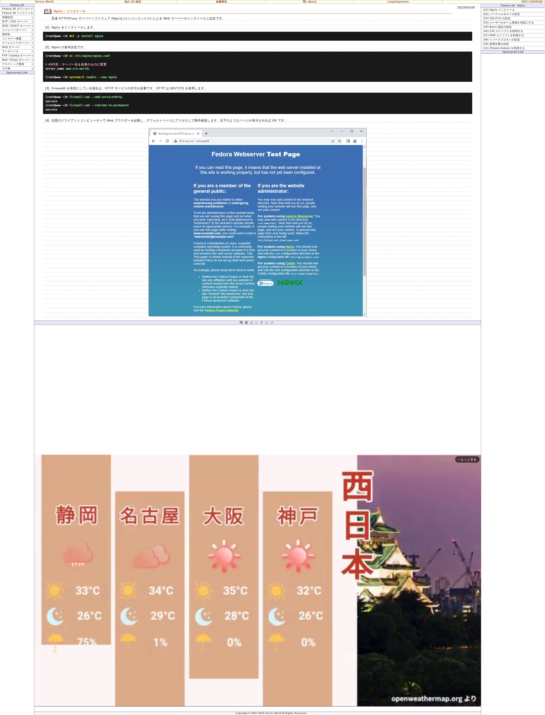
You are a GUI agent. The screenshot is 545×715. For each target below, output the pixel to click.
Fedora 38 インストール (17, 13)
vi (71, 56)
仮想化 (6, 34)
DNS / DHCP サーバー (16, 25)
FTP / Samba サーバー (16, 55)
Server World (44, 1)
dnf (71, 36)
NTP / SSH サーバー (15, 21)
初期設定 (7, 17)
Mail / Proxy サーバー (16, 60)
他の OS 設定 (133, 1)
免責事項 (221, 1)
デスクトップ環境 (13, 64)
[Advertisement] (257, 391)
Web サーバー (11, 47)
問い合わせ (310, 1)
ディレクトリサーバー (16, 43)
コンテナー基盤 (12, 38)
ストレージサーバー (14, 30)
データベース (10, 51)
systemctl (77, 77)
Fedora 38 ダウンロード (17, 8)
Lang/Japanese (398, 1)
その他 (6, 68)
